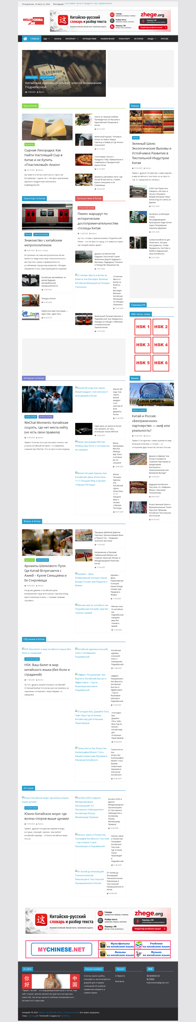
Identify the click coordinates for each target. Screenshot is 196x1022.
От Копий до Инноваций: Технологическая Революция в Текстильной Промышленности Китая (115, 881)
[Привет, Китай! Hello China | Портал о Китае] (25, 39)
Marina (43, 92)
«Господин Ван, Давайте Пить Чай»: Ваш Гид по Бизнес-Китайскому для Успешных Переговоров (117, 725)
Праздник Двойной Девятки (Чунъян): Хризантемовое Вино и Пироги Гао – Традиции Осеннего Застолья (109, 536)
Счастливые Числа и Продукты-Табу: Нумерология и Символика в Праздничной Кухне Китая (88, 5)
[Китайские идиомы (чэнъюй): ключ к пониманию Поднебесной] (92, 659)
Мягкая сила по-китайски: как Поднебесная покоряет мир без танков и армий (117, 616)
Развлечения (107, 38)
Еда (45, 38)
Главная (35, 38)
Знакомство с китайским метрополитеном (43, 242)
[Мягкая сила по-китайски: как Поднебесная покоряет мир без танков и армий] (92, 618)
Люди (150, 38)
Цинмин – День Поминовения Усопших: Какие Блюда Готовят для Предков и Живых (117, 585)
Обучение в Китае (34, 77)
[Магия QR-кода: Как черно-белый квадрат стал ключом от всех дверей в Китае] (93, 403)
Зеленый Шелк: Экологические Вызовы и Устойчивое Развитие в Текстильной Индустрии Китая (151, 153)
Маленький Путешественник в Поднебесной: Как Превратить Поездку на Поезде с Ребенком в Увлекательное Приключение (109, 322)
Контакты (119, 981)
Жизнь (57, 38)
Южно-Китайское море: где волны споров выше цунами (46, 816)
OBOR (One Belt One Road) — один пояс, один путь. (54, 312)
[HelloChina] (51, 976)
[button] (48, 39)
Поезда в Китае (48, 298)
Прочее (164, 38)
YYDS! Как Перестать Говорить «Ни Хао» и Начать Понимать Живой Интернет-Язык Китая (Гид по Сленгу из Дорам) (160, 195)
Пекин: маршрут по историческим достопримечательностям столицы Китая (98, 220)
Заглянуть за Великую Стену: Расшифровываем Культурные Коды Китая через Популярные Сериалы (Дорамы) (160, 221)
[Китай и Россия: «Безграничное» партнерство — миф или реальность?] (152, 394)
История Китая (31, 808)
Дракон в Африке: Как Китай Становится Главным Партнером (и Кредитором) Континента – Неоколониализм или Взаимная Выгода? (159, 464)
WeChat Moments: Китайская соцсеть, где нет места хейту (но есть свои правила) (46, 427)
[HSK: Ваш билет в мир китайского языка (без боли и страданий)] (65, 51)
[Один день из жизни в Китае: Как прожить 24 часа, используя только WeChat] (84, 431)
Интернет (70, 38)
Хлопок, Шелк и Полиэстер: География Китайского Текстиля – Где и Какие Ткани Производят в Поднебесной (117, 848)
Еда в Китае (29, 144)
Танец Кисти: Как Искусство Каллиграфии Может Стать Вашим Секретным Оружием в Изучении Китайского (117, 762)
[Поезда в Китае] (30, 300)
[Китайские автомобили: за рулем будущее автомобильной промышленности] (30, 283)
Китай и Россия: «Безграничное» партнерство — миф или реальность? (151, 423)
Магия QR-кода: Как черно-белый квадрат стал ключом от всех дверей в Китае (118, 402)
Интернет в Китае (46, 417)
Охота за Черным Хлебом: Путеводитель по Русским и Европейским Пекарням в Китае (107, 120)
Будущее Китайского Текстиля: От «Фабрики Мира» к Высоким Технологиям (159, 488)
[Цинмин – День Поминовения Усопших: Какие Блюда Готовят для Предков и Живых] (92, 587)
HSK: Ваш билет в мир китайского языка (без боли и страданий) (65, 85)
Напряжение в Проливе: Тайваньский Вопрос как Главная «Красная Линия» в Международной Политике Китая (107, 558)
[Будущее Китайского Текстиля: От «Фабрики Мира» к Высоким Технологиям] (138, 490)
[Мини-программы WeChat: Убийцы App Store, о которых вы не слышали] (93, 455)
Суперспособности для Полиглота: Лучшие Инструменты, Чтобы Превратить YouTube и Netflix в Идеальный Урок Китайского (159, 246)
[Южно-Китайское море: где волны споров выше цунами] (47, 800)
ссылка (87, 989)
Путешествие (89, 38)
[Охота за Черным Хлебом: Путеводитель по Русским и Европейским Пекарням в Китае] (84, 123)
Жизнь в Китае (30, 417)
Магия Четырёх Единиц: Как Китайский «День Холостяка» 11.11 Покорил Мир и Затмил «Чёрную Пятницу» (118, 491)
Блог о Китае (43, 250)
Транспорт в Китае (41, 234)
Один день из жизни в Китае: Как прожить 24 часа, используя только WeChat (108, 429)
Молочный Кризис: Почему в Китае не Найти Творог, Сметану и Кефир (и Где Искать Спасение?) (109, 140)
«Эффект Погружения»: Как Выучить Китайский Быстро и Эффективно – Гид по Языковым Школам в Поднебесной (117, 688)
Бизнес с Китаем (139, 410)
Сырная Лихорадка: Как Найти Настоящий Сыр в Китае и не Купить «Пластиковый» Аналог (43, 157)
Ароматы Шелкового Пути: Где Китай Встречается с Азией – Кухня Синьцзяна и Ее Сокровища (108, 180)
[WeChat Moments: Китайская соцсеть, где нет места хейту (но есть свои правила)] (47, 399)
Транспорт (124, 38)
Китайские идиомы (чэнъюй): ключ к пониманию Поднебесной (117, 657)
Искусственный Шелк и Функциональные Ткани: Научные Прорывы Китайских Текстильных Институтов (160, 510)
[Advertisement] (140, 68)
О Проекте (120, 976)
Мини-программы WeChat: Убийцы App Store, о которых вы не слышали (118, 453)
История (138, 38)
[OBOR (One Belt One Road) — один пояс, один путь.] (30, 314)
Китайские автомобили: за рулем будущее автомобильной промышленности (53, 281)
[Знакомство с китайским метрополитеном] (47, 217)
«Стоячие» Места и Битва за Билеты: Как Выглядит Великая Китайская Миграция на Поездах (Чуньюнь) (118, 290)
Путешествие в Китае (86, 208)
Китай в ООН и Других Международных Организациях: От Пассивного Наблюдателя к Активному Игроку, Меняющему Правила (115, 812)
